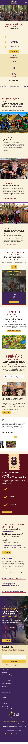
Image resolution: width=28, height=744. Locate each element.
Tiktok (19, 733)
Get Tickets (14, 51)
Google (8, 733)
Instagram (17, 733)
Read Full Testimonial (2, 429)
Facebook (3, 733)
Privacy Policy (18, 730)
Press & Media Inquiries (9, 721)
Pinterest (14, 733)
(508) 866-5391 (5, 540)
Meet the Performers (10, 244)
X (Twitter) (5, 733)
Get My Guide (7, 512)
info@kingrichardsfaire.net (8, 539)
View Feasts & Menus (9, 198)
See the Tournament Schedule (13, 153)
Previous (12, 267)
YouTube (11, 733)
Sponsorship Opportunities (17, 723)
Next (15, 267)
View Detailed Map (14, 331)
